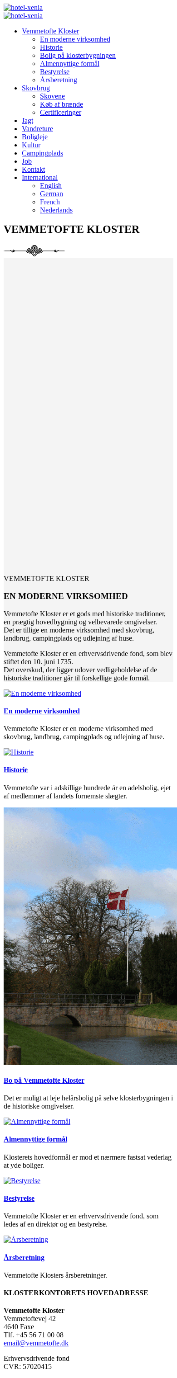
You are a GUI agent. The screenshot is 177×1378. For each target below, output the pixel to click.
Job (27, 161)
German (51, 194)
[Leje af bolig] (19, 752)
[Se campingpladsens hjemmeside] (26, 1239)
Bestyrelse (54, 72)
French (50, 202)
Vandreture (37, 128)
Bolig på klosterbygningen (78, 55)
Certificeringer (60, 112)
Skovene (52, 96)
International (40, 177)
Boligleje (35, 137)
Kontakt (33, 169)
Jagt (27, 120)
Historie (51, 47)
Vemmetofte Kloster (50, 31)
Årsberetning (58, 80)
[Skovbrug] (42, 693)
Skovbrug (36, 88)
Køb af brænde (61, 104)
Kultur (31, 145)
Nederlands (56, 210)
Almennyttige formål (69, 63)
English (51, 185)
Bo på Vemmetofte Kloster (44, 1080)
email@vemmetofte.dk (36, 1343)
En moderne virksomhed (75, 39)
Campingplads (42, 153)
